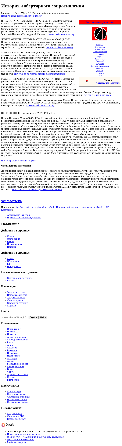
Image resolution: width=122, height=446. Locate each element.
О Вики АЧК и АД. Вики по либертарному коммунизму (35, 437)
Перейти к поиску (32, 16)
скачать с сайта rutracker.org (60, 34)
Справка (11, 305)
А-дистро (100, 63)
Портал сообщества (17, 295)
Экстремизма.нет (100, 52)
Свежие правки (15, 300)
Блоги (10, 342)
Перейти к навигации (12, 16)
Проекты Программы (100, 66)
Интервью (12, 353)
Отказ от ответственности (20, 439)
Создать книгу (14, 413)
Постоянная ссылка (17, 399)
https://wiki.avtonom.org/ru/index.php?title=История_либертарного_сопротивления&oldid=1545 (62, 207)
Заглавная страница (17, 292)
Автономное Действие (100, 22)
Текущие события (16, 297)
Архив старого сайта (17, 374)
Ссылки (100, 75)
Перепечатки (13, 355)
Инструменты (14, 266)
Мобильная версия (16, 442)
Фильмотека (100, 59)
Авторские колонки (17, 337)
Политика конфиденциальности (23, 434)
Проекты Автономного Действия (24, 217)
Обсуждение (13, 239)
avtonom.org (100, 49)
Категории (6, 210)
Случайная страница (17, 303)
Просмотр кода (14, 244)
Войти (10, 280)
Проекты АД (13, 331)
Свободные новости (17, 339)
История (99, 44)
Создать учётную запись (19, 278)
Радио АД (100, 61)
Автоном (100, 54)
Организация (14, 329)
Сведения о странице (18, 402)
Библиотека (13, 380)
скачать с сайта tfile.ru (51, 189)
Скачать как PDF (15, 416)
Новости (11, 334)
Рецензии (12, 350)
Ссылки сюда (14, 391)
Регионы (99, 68)
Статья (10, 236)
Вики (10, 369)
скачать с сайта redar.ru (25, 74)
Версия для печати (16, 419)
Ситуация (100, 56)
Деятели (99, 71)
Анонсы (11, 345)
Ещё (9, 264)
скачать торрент (28, 160)
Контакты (100, 73)
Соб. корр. (12, 347)
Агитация (12, 358)
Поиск (5, 311)
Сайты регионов (15, 366)
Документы (100, 47)
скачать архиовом (10, 160)
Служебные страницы (18, 396)
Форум (10, 371)
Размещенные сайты (17, 363)
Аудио (10, 361)
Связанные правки (16, 394)
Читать (10, 241)
